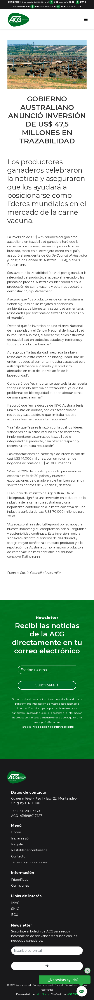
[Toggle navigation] (86, 19)
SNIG (15, 909)
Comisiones (20, 886)
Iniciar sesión (21, 838)
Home (16, 832)
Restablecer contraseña (29, 850)
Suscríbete (45, 685)
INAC (15, 903)
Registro (17, 844)
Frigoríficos (19, 880)
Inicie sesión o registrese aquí (53, 726)
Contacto (18, 856)
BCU (14, 915)
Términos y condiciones (29, 862)
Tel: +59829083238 (25, 811)
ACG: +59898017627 (26, 816)
